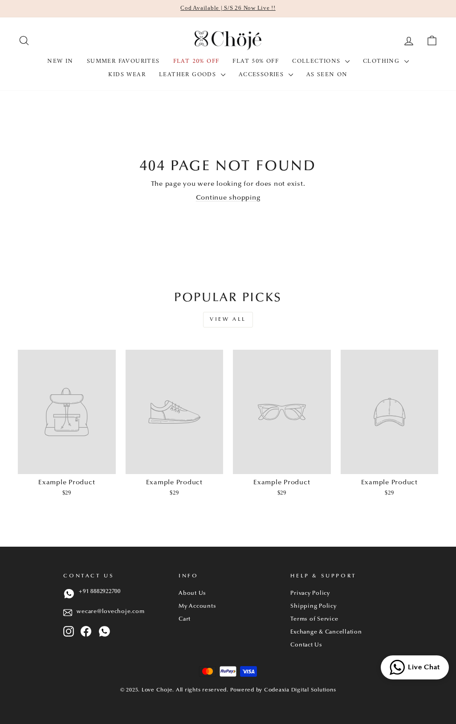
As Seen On (327, 74)
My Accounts (197, 606)
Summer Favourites (123, 61)
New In (60, 61)
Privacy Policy (310, 593)
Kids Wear (127, 74)
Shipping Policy (313, 606)
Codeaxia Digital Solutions (300, 690)
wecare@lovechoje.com (110, 611)
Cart (185, 619)
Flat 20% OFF (196, 61)
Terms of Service (314, 619)
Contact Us (306, 645)
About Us (192, 593)
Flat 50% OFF (255, 61)
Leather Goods (189, 74)
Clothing (382, 61)
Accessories (262, 74)
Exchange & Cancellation (326, 632)
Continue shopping (228, 198)
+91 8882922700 (100, 591)
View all (228, 319)
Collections (317, 61)
